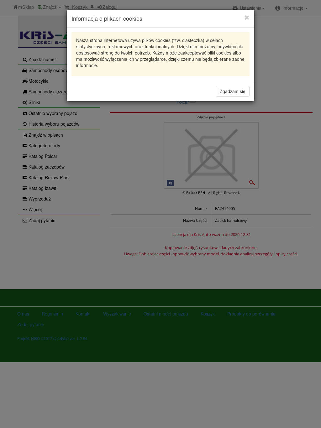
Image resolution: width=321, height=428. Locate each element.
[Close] (247, 17)
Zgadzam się (232, 91)
